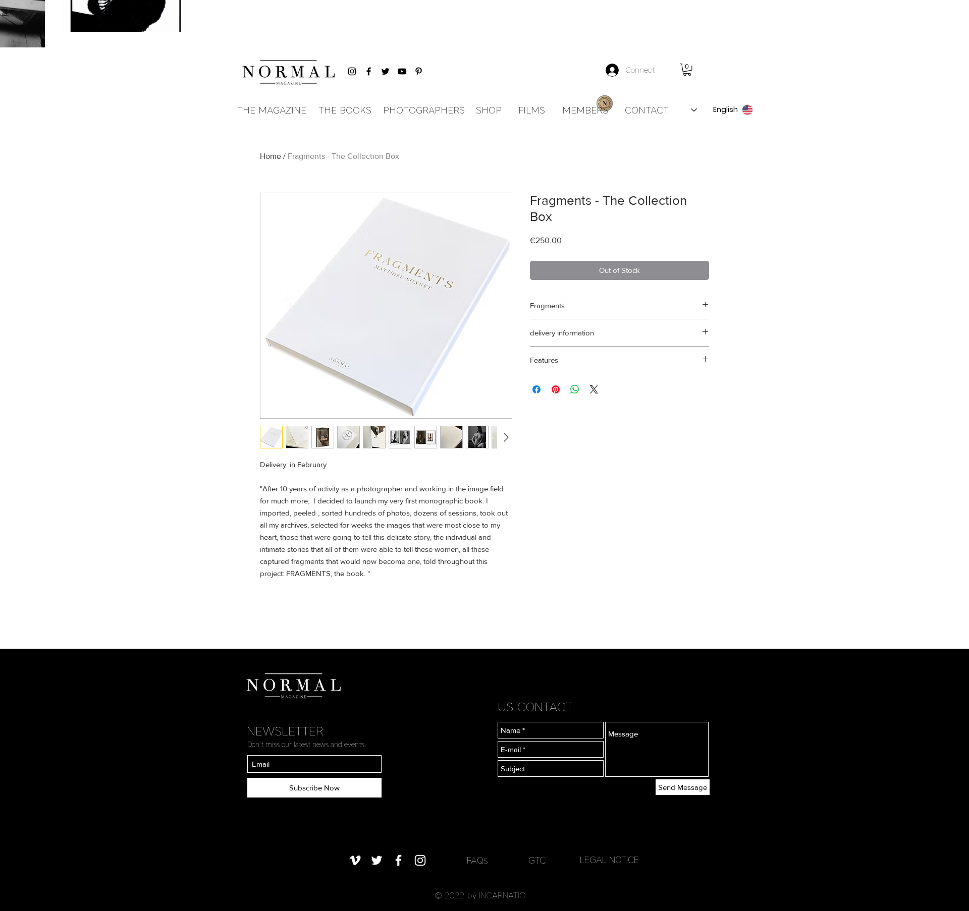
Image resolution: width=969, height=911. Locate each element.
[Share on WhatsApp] (575, 389)
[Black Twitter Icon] (385, 71)
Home (270, 156)
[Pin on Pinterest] (556, 389)
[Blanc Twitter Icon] (376, 860)
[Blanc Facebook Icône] (398, 860)
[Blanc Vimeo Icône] (355, 860)
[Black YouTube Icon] (402, 71)
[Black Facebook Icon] (368, 71)
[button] (687, 70)
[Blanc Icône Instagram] (420, 860)
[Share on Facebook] (536, 389)
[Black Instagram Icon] (352, 71)
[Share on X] (594, 389)
